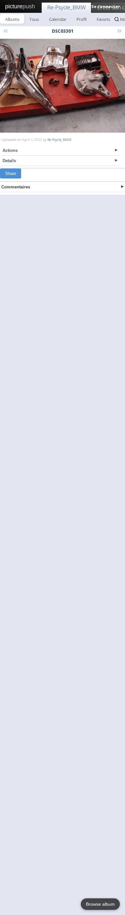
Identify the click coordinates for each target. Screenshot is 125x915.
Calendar (57, 19)
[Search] (117, 19)
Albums (12, 19)
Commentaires (15, 187)
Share (10, 173)
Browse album (100, 904)
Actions (10, 150)
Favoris (103, 19)
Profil (82, 19)
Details (9, 160)
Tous (34, 19)
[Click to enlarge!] (62, 86)
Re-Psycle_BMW (66, 7)
